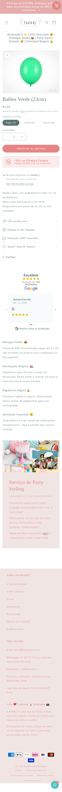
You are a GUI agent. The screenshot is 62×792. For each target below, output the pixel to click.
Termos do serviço (45, 775)
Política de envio (32, 780)
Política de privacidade (22, 775)
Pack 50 (31, 123)
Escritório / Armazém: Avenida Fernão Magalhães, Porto (28, 678)
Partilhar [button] (11, 257)
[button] (6, 22)
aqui (45, 533)
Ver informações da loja (20, 183)
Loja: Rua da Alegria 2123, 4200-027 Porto (28, 690)
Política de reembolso (36, 770)
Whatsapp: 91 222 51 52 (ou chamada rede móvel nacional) (29, 659)
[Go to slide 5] (28, 324)
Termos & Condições (19, 621)
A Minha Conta (15, 629)
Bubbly (27, 766)
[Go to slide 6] (31, 324)
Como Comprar (15, 591)
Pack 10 (11, 122)
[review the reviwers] (13, 309)
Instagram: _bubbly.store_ (22, 669)
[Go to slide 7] (33, 324)
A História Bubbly (17, 584)
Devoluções (13, 606)
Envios (10, 599)
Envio (22, 111)
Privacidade (14, 614)
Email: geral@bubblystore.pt (23, 649)
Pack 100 (50, 123)
